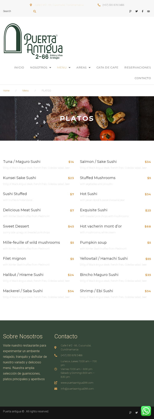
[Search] (18, 11)
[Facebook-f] (142, 11)
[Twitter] (136, 11)
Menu (25, 90)
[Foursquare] (130, 11)
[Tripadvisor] (148, 11)
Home (6, 90)
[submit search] (34, 11)
